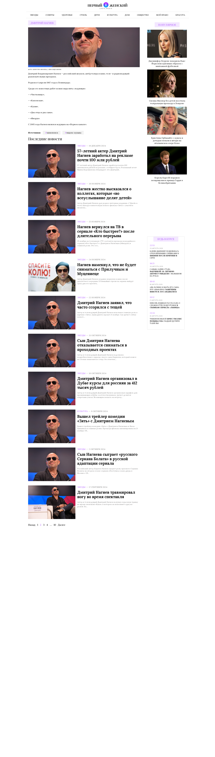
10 (55, 524)
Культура (82, 411)
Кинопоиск (52, 132)
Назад (31, 524)
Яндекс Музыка (74, 132)
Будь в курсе (166, 239)
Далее (61, 524)
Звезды (81, 146)
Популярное (167, 24)
